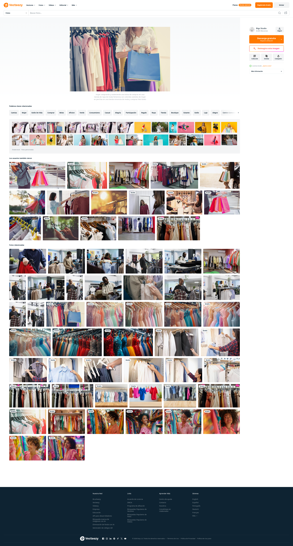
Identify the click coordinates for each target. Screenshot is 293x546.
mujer (24, 113)
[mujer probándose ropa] (147, 203)
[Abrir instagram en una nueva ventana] (107, 539)
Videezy (96, 506)
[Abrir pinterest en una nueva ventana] (114, 539)
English (195, 499)
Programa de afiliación (136, 506)
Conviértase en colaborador (165, 510)
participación (131, 113)
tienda (163, 113)
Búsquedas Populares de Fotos (137, 515)
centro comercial (230, 113)
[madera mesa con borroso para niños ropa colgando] (111, 395)
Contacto (162, 502)
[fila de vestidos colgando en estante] (77, 342)
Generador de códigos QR (103, 528)
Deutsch (195, 509)
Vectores (29, 5)
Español (195, 502)
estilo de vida (37, 113)
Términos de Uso (173, 538)
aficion (72, 113)
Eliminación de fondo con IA (103, 524)
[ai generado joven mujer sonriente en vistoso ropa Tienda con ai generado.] (105, 421)
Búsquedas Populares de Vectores (137, 510)
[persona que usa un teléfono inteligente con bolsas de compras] (220, 175)
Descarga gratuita (266, 39)
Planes (235, 5)
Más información (257, 71)
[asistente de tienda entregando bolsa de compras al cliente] (184, 203)
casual (107, 113)
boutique (174, 113)
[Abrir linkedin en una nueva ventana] (110, 539)
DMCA (129, 502)
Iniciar (281, 5)
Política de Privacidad (188, 538)
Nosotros (162, 506)
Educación (97, 512)
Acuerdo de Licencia (135, 499)
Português (196, 506)
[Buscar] (279, 13)
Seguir (279, 31)
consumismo (94, 113)
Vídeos (51, 5)
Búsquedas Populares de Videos (137, 521)
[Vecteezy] (13, 5)
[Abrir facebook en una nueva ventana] (103, 539)
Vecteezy (96, 502)
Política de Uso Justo (204, 538)
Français (195, 512)
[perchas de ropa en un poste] (109, 203)
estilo (197, 113)
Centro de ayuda (165, 499)
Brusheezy (97, 499)
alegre (215, 113)
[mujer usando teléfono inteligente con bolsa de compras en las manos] (27, 203)
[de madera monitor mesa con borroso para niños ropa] (145, 395)
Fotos (41, 5)
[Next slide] (236, 112)
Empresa (96, 509)
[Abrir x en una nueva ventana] (121, 539)
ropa (154, 113)
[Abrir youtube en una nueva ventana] (125, 539)
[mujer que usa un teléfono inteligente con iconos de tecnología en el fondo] (61, 228)
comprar (50, 113)
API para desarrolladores (102, 516)
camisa (14, 113)
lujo (205, 113)
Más (73, 5)
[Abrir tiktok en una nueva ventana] (118, 539)
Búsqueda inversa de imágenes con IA (101, 520)
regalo (144, 113)
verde (82, 113)
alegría (118, 113)
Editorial (63, 5)
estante (187, 113)
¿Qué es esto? (267, 66)
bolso (62, 113)
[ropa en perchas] (98, 228)
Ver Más (229, 140)
